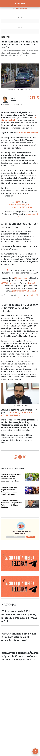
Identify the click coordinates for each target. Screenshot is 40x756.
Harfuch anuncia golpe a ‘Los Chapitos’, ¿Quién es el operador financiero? (18, 637)
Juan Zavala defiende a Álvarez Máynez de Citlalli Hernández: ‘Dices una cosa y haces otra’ (20, 656)
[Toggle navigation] (2, 3)
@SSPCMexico (7, 283)
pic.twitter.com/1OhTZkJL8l (24, 290)
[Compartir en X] (38, 97)
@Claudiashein (20, 278)
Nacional (5, 36)
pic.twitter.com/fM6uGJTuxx (20, 207)
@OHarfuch (33, 283)
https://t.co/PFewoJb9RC (20, 204)
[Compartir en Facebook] (33, 97)
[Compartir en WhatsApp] (29, 97)
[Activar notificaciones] (35, 751)
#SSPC (17, 202)
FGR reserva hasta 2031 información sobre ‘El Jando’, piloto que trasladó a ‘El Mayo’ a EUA (19, 616)
